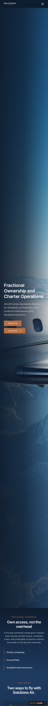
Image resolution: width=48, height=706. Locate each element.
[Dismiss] (45, 703)
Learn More (13, 331)
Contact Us (12, 323)
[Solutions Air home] (10, 4)
